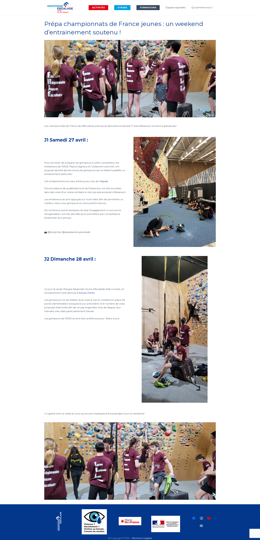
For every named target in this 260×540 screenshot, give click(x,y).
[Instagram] (201, 518)
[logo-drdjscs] (165, 524)
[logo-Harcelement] (94, 521)
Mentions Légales (142, 538)
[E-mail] (201, 526)
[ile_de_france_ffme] (60, 7)
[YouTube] (209, 518)
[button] (107, 7)
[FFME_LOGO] (58, 521)
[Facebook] (194, 518)
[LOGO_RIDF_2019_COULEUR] (130, 521)
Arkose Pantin (87, 292)
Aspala (104, 181)
